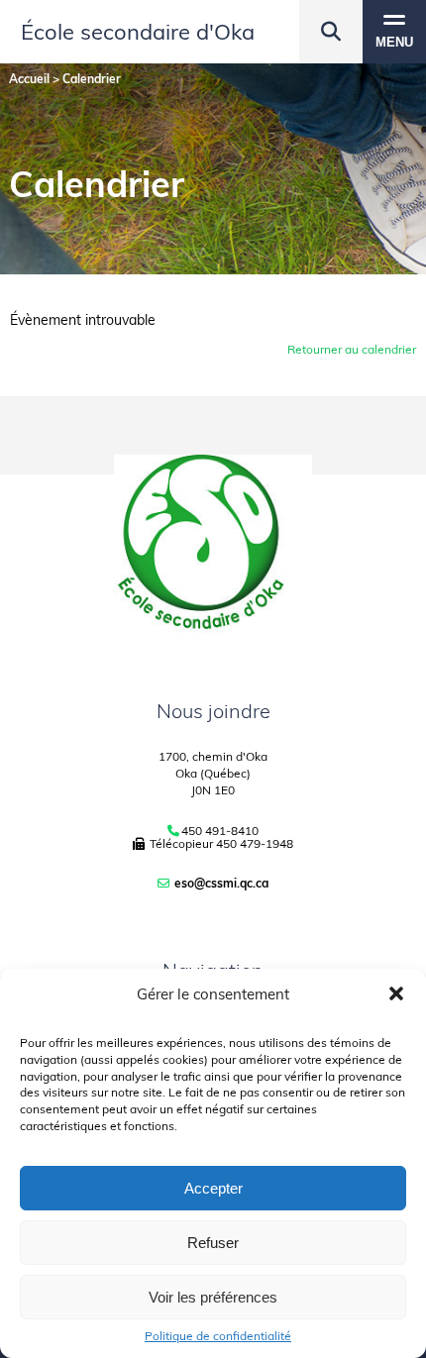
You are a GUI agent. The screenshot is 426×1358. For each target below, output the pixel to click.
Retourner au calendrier (351, 349)
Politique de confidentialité (218, 1336)
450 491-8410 (220, 831)
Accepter (213, 1188)
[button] (396, 993)
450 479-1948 (254, 843)
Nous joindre (213, 710)
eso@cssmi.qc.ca (221, 883)
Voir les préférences (213, 1297)
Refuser (213, 1242)
